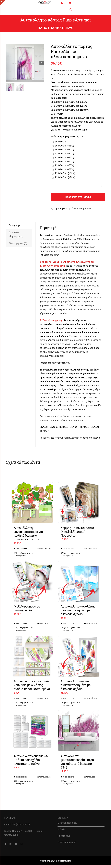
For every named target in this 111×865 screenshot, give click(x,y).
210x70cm (64, 153)
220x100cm (65, 173)
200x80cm (64, 149)
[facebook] (5, 844)
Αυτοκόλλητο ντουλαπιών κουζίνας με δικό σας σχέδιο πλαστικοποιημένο (32, 685)
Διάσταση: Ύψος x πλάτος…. (67, 136)
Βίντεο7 (44, 431)
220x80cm (64, 165)
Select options (21, 549)
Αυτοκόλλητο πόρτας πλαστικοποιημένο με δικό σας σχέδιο (76, 685)
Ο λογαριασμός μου (67, 822)
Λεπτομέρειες (44, 549)
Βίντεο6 (95, 427)
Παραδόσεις (64, 835)
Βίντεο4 (74, 427)
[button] (71, 209)
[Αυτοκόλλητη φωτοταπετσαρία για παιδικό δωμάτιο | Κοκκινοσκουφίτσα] (32, 502)
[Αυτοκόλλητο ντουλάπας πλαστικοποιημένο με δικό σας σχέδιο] (78, 581)
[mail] (21, 844)
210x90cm (64, 161)
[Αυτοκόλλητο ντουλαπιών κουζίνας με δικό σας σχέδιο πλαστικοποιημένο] (32, 656)
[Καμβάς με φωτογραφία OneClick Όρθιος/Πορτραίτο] (78, 502)
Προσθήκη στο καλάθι (78, 196)
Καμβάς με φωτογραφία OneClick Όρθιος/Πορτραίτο (77, 531)
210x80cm (64, 157)
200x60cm (60, 141)
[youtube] (16, 844)
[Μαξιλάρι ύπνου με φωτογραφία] (32, 581)
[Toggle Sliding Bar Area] (3, 2)
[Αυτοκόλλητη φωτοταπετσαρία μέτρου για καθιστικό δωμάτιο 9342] (78, 730)
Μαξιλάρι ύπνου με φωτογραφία (27, 608)
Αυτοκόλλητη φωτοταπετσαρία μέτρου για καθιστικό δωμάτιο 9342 (78, 761)
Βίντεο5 (84, 427)
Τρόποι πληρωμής (67, 842)
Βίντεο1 (44, 427)
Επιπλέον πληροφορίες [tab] (16, 234)
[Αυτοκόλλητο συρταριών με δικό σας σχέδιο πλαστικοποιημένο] (32, 730)
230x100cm (65, 177)
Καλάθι (61, 829)
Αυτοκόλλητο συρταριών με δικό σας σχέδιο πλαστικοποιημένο (31, 760)
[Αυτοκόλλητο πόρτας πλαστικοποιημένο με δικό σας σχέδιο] (78, 656)
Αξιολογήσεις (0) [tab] (18, 243)
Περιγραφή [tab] (15, 225)
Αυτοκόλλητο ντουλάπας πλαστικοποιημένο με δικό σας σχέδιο (78, 610)
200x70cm (64, 145)
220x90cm (64, 169)
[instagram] (11, 844)
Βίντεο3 (63, 427)
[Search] (70, 9)
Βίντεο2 (54, 427)
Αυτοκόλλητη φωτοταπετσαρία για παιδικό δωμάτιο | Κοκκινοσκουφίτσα (28, 533)
